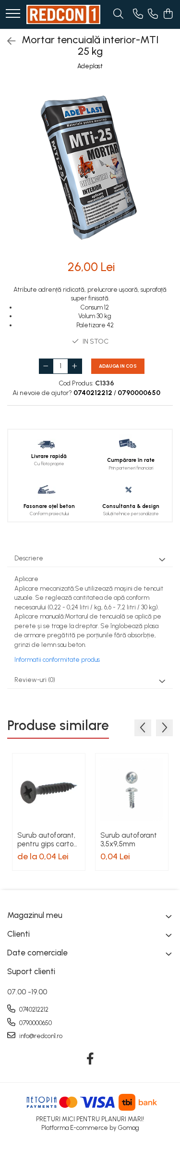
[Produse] (13, 14)
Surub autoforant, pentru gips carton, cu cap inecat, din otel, (48, 839)
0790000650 (35, 1023)
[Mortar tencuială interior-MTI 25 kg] (90, 166)
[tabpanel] (90, 166)
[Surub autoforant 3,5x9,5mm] (131, 789)
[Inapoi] (7, 41)
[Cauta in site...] (118, 14)
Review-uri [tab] (34, 679)
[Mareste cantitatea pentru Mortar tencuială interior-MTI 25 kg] (75, 366)
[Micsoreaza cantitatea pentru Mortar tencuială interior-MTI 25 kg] (46, 366)
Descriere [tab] (28, 558)
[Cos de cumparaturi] (168, 14)
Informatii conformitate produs (57, 659)
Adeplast (90, 66)
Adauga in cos (118, 366)
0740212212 (33, 1009)
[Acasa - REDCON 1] (63, 14)
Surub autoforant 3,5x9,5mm (128, 839)
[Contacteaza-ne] (138, 14)
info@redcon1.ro (40, 1036)
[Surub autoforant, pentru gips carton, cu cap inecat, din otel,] (48, 789)
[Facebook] (90, 1059)
